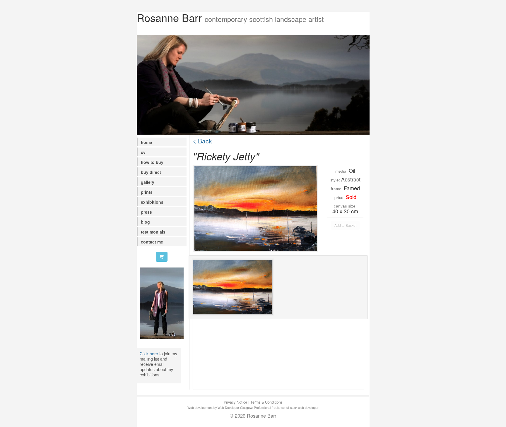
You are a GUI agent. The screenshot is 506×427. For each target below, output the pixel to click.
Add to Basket (345, 225)
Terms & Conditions (266, 402)
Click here (149, 353)
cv (143, 152)
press (146, 212)
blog (145, 222)
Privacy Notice (235, 402)
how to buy (152, 162)
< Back (202, 140)
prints (147, 192)
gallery (147, 182)
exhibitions (152, 202)
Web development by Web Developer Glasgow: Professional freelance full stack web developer (253, 407)
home (146, 142)
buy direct (151, 172)
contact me (152, 242)
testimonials (153, 232)
